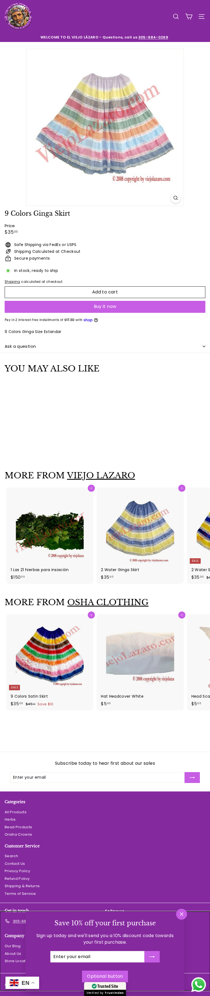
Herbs (10, 819)
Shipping (12, 282)
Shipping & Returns (22, 886)
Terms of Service (20, 893)
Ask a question (20, 346)
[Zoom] (176, 198)
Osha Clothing (107, 602)
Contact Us (15, 863)
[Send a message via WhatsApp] (198, 984)
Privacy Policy (17, 871)
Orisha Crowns (18, 834)
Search (11, 856)
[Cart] (188, 16)
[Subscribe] (152, 956)
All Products (16, 812)
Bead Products (18, 827)
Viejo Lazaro (101, 475)
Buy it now (105, 306)
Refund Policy (17, 878)
